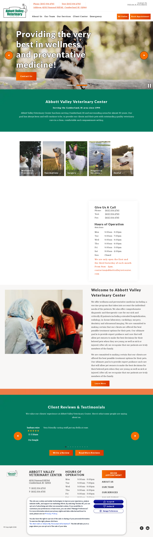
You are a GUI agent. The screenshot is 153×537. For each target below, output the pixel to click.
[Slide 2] (82, 85)
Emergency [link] (96, 16)
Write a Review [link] (61, 453)
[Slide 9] (84, 446)
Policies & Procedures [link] (137, 5)
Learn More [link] (100, 383)
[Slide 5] (75, 446)
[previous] (9, 55)
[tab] (100, 227)
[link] (15, 11)
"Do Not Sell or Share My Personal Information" (50, 524)
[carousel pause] (149, 85)
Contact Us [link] (142, 3)
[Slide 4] (72, 446)
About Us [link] (37, 16)
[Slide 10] (87, 446)
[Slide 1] (71, 85)
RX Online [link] (123, 16)
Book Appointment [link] (140, 16)
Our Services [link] (64, 16)
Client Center (80, 16)
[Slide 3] (70, 446)
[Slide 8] (82, 446)
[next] (144, 55)
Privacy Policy (51, 514)
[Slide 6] (77, 446)
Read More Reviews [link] (89, 453)
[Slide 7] (80, 446)
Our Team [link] (49, 16)
